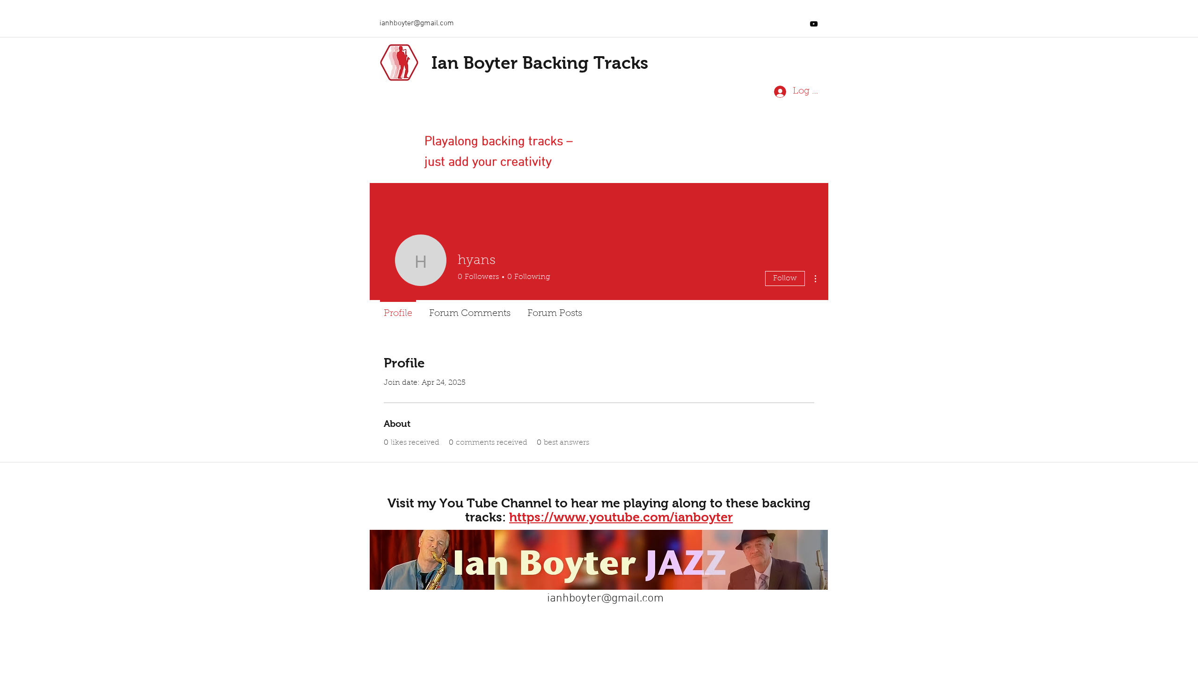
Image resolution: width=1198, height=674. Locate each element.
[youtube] (813, 24)
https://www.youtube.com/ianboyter (621, 517)
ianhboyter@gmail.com (417, 23)
